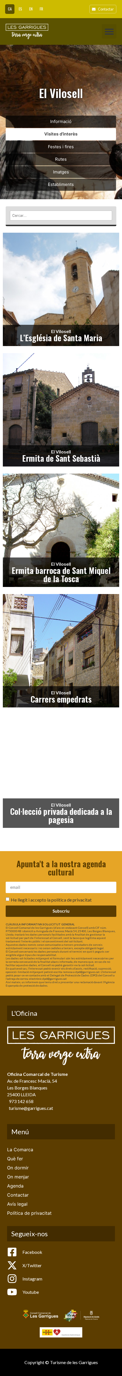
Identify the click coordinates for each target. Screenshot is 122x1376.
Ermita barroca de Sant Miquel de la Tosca (61, 574)
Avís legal (17, 1204)
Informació (60, 121)
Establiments (61, 184)
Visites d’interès (60, 134)
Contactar (18, 1195)
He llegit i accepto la (51, 899)
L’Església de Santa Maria (61, 338)
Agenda (15, 1186)
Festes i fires (61, 146)
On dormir (18, 1168)
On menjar (18, 1177)
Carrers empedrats (61, 699)
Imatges (61, 172)
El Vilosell (61, 331)
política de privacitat (71, 899)
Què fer (15, 1158)
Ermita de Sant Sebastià (61, 458)
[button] (109, 31)
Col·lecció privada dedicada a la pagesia (61, 815)
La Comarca (20, 1149)
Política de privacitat (29, 1213)
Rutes (61, 159)
